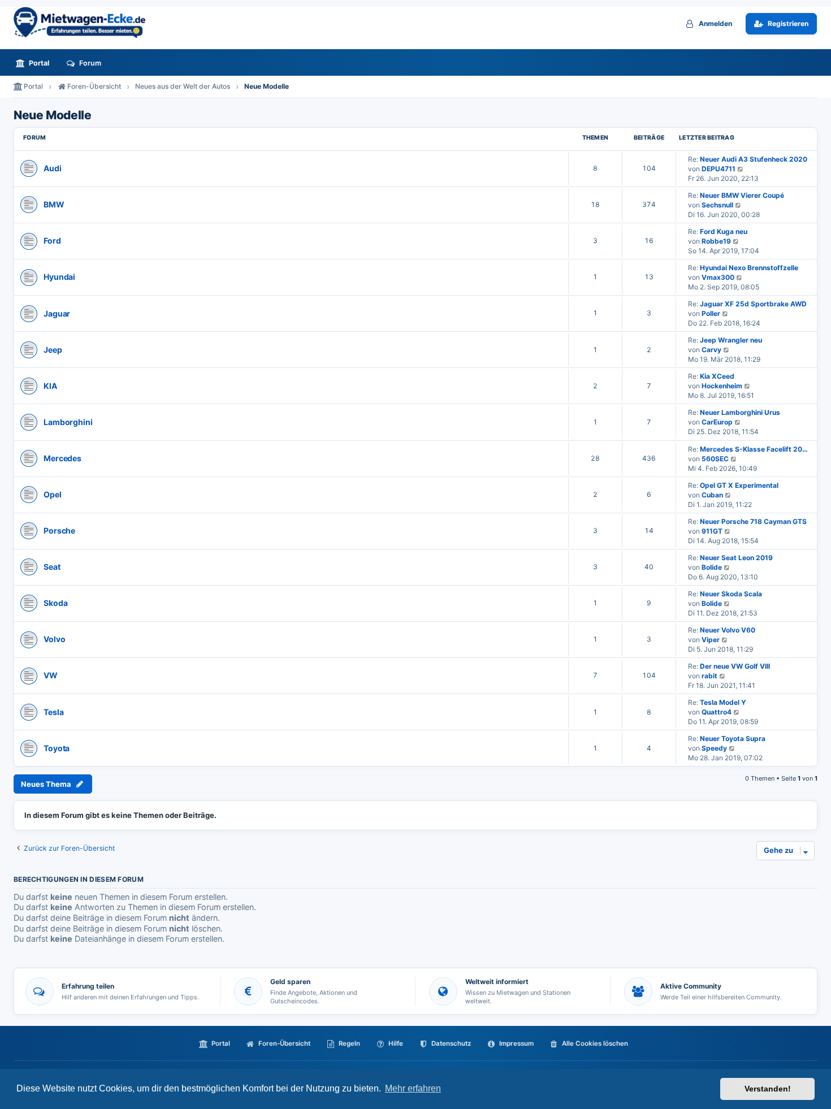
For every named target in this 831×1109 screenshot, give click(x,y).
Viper (711, 639)
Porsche (59, 530)
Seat (52, 566)
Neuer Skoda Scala (731, 594)
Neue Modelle (52, 115)
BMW (54, 204)
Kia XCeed (717, 376)
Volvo (54, 639)
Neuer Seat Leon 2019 (736, 557)
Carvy (711, 349)
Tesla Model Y (723, 702)
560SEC (715, 458)
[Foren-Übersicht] (84, 22)
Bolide (712, 567)
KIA (50, 386)
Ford (52, 240)
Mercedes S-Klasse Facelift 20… (754, 449)
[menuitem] (36, 63)
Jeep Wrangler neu (731, 340)
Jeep (53, 349)
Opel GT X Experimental (739, 485)
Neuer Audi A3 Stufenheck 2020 (753, 159)
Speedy (714, 748)
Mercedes (62, 458)
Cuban (712, 495)
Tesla (53, 712)
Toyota (57, 748)
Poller (711, 313)
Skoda (55, 603)
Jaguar (57, 313)
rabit (709, 676)
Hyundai (59, 276)
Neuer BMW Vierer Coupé (742, 195)
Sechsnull (717, 205)
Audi (53, 168)
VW (51, 675)
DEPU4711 (718, 168)
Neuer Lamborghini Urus (740, 412)
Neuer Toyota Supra (732, 738)
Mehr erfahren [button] (413, 1088)
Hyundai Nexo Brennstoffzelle (749, 267)
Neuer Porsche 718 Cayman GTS (753, 521)
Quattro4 (717, 712)
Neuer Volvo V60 (727, 630)
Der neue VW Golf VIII (735, 666)
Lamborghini (68, 422)
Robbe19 (716, 241)
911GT (712, 531)
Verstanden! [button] (768, 1088)
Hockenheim (722, 386)
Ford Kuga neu (723, 231)
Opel (53, 494)
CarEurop (717, 422)
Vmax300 (718, 277)
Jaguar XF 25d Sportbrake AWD (753, 304)
